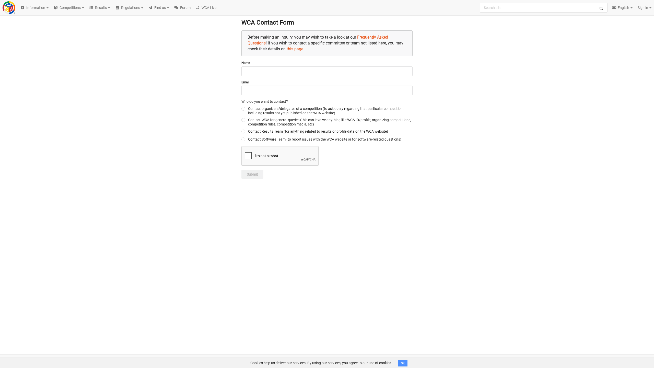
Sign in (643, 8)
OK (403, 363)
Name (245, 63)
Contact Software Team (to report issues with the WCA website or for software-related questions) (324, 139)
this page (295, 49)
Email (245, 82)
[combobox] (544, 8)
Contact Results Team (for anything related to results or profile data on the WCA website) (318, 131)
